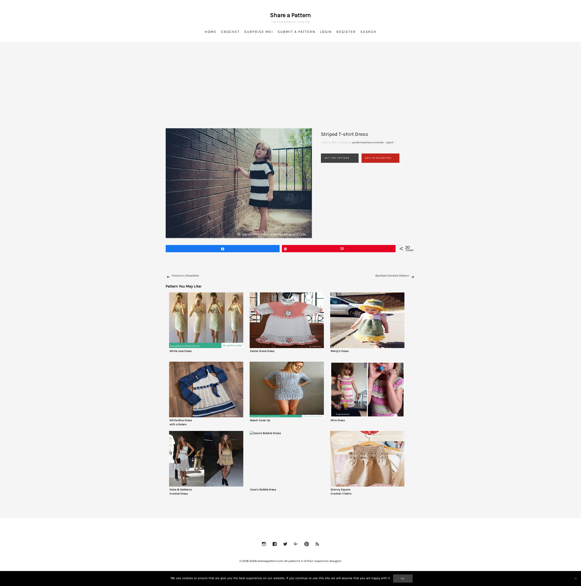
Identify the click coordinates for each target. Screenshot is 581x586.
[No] (575, 578)
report (390, 142)
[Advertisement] (290, 91)
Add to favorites (378, 158)
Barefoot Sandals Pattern (392, 275)
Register (346, 32)
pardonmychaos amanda (368, 142)
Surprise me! (258, 32)
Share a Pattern (290, 15)
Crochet (230, 32)
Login (326, 32)
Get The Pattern (337, 158)
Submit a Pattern (296, 32)
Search (368, 32)
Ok (403, 578)
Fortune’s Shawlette (185, 275)
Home (211, 32)
